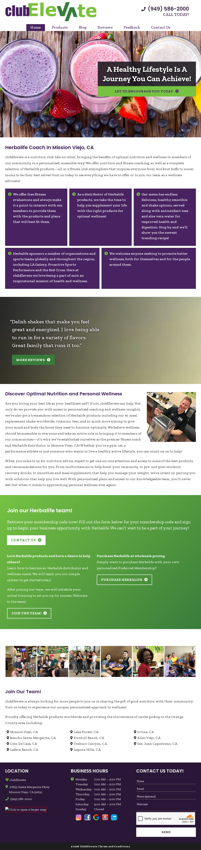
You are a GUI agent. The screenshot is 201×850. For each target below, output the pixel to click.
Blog (83, 27)
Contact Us (161, 27)
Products (60, 27)
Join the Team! (26, 613)
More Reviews (30, 360)
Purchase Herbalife (121, 580)
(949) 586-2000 (168, 9)
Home (35, 27)
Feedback (132, 27)
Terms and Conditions (114, 846)
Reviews (105, 27)
